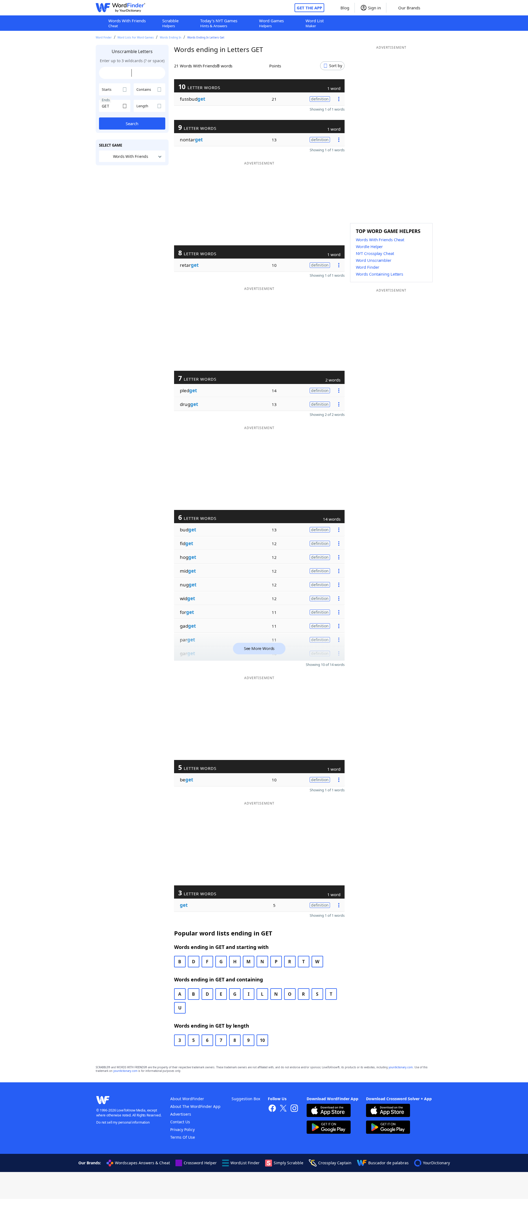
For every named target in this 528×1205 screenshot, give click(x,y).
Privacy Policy (182, 1129)
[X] (283, 1109)
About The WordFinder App (195, 1106)
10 (262, 1040)
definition (320, 98)
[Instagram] (294, 1109)
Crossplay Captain (334, 1162)
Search (132, 123)
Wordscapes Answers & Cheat (142, 1162)
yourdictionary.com (401, 1067)
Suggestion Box (246, 1098)
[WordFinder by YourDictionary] (120, 7)
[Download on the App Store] (329, 1111)
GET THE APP (309, 7)
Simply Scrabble (288, 1162)
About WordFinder (187, 1098)
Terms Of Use (182, 1137)
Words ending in (170, 37)
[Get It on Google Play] (329, 1128)
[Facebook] (272, 1109)
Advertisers (180, 1114)
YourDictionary (436, 1162)
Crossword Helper (200, 1162)
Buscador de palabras (388, 1162)
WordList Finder (245, 1162)
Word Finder (104, 37)
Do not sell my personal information (123, 1122)
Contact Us (180, 1121)
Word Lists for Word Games (135, 37)
